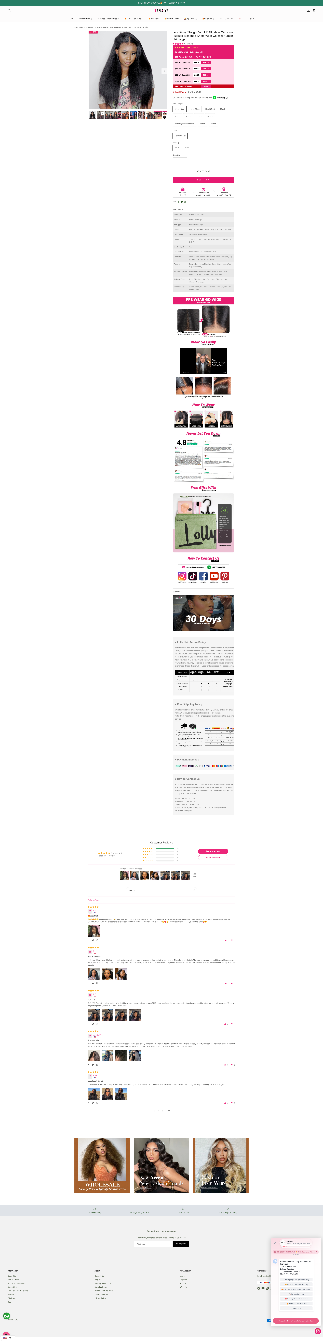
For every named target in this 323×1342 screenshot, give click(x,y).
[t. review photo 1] (94, 974)
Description (178, 209)
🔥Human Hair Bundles (134, 19)
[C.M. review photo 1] (94, 1094)
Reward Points (13, 1287)
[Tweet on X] (179, 202)
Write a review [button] (213, 851)
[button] (178, 44)
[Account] (308, 10)
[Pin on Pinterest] (185, 202)
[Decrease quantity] (175, 160)
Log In (182, 1276)
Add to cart (203, 171)
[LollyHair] (161, 10)
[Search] (9, 10)
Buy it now (203, 180)
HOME (71, 19)
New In (251, 19)
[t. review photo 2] (107, 974)
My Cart (183, 1283)
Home (76, 27)
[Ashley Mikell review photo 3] (121, 1055)
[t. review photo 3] (121, 974)
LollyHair (16, 1320)
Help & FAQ (99, 1280)
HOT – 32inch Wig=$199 (173, 3)
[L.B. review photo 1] (94, 931)
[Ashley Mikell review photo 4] (135, 1055)
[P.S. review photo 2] (107, 1015)
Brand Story (12, 1276)
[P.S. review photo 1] (94, 1015)
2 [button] (158, 1111)
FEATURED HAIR (227, 19)
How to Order (13, 1280)
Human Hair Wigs (86, 19)
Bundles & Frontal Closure (108, 19)
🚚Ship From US (190, 19)
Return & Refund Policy (104, 1291)
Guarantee (177, 592)
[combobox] (8, 1338)
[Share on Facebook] (182, 202)
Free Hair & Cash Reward (18, 1291)
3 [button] (162, 1111)
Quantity (176, 155)
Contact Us (99, 1276)
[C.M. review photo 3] (121, 1094)
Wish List (183, 1287)
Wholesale (12, 1298)
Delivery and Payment (104, 1283)
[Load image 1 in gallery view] (128, 70)
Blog (9, 1302)
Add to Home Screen (16, 1283)
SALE (241, 19)
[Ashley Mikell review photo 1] (94, 1055)
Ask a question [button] (213, 857)
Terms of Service (101, 1294)
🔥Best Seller (153, 19)
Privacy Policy (100, 1298)
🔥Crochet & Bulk (171, 19)
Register (183, 1280)
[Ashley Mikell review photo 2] (107, 1055)
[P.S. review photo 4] (135, 1015)
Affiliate (11, 1294)
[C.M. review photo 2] (107, 1094)
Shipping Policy (101, 1287)
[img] (93, 907)
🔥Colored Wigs (208, 19)
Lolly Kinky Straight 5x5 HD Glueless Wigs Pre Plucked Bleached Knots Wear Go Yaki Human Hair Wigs (114, 27)
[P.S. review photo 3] (121, 1015)
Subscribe (181, 1244)
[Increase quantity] (185, 160)
